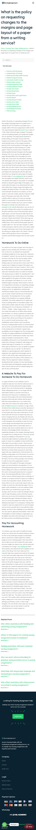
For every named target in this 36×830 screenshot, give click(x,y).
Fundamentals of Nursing (14, 73)
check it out (24, 130)
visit (26, 437)
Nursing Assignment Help (14, 84)
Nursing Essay (10, 93)
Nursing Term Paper (12, 102)
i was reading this (18, 176)
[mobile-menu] (33, 3)
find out (30, 121)
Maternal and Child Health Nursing (17, 75)
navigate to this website (9, 207)
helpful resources (11, 406)
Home (3, 48)
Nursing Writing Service (13, 106)
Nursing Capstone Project (14, 86)
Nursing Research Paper (14, 100)
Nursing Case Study (12, 89)
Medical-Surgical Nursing (14, 78)
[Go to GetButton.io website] (4, 828)
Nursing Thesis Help (12, 104)
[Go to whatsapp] (4, 824)
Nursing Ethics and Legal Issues (16, 95)
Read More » (5, 629)
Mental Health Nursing (13, 82)
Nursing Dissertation (12, 91)
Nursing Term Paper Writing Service (17, 48)
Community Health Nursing (14, 80)
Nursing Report (11, 97)
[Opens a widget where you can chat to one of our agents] (29, 826)
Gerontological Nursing (13, 108)
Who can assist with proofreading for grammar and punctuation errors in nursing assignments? (18, 660)
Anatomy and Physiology (14, 71)
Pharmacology (11, 111)
